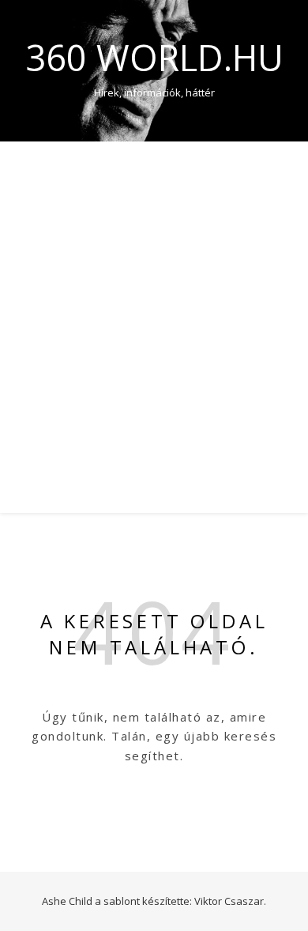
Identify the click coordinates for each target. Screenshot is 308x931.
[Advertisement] (154, 303)
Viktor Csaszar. (230, 901)
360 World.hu (154, 57)
